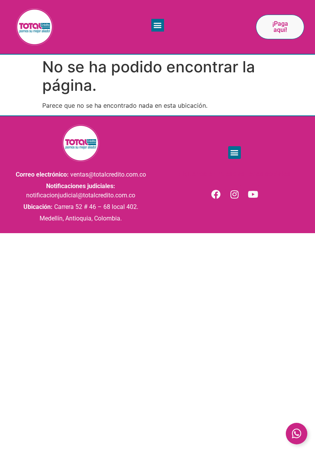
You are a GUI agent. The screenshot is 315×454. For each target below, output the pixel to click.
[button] (157, 25)
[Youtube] (253, 194)
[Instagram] (234, 194)
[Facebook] (216, 194)
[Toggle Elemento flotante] (296, 433)
